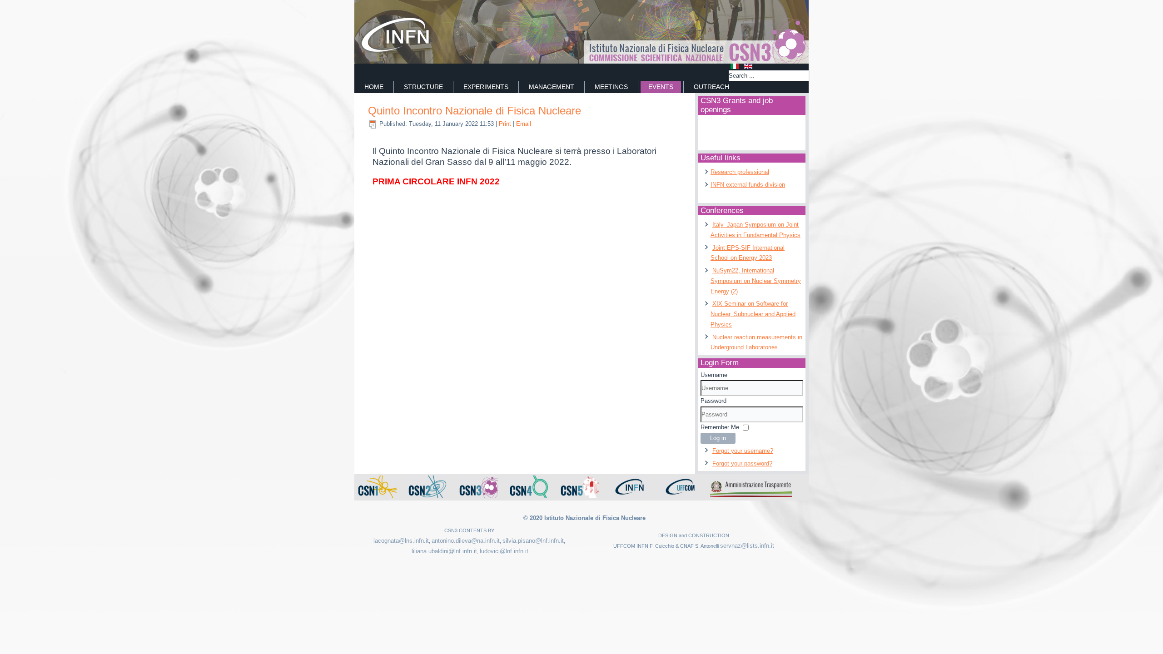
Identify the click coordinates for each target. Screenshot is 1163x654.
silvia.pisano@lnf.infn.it (533, 540)
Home (373, 86)
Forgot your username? (742, 450)
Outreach (711, 86)
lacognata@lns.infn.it (401, 540)
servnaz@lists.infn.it (747, 545)
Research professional (740, 171)
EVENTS (660, 86)
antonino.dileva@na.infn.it (466, 540)
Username (714, 375)
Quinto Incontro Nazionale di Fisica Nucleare (474, 110)
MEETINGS (611, 86)
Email (523, 123)
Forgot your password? (742, 463)
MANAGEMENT (551, 86)
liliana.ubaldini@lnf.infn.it (444, 551)
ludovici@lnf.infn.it (504, 551)
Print (506, 123)
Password (713, 400)
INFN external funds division (748, 184)
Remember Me (720, 427)
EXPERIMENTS (485, 86)
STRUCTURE (423, 86)
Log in (718, 438)
